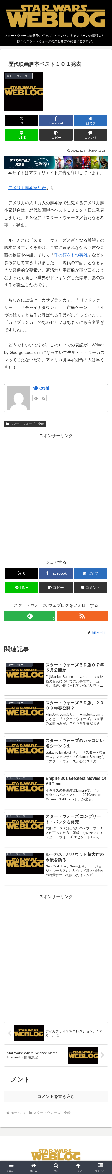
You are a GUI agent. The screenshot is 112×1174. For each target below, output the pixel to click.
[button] (56, 135)
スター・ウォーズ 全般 (27, 424)
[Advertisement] (56, 495)
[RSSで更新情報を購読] (43, 398)
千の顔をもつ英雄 (71, 255)
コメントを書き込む (56, 1096)
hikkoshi (40, 388)
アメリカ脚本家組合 (27, 188)
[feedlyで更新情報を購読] (35, 398)
